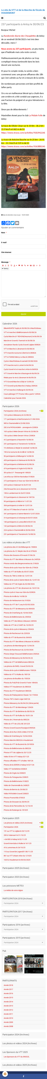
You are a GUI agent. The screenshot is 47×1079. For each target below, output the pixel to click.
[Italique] (5, 265)
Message (5, 262)
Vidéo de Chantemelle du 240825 (16, 785)
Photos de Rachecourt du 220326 (17, 633)
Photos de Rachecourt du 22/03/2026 (18, 650)
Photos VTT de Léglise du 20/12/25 (17, 752)
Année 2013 (8, 1006)
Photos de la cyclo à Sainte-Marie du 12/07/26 (22, 580)
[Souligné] (8, 265)
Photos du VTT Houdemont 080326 (17, 691)
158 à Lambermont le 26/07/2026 (17, 493)
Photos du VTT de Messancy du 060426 (19, 609)
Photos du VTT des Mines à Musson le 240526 (21, 642)
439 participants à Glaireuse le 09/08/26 (19, 460)
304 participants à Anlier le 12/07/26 (18, 505)
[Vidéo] (33, 265)
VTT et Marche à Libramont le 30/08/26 (19, 349)
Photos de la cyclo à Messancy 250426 (19, 629)
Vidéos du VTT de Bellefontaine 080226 (19, 662)
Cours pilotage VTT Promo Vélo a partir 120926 (22, 394)
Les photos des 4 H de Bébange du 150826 (20, 547)
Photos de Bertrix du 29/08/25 (15, 789)
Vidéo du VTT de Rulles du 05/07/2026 (19, 572)
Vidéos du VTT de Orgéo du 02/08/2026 (19, 584)
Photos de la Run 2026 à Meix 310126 (18, 732)
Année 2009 (8, 1022)
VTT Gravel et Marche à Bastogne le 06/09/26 (21, 373)
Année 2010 (8, 1018)
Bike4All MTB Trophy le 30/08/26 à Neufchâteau (22, 328)
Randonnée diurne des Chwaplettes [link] (20, 36)
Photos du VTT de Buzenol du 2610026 (19, 744)
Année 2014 (8, 1002)
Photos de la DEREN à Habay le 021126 (19, 765)
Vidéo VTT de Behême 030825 (15, 769)
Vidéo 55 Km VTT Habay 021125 (16, 757)
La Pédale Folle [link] (35, 115)
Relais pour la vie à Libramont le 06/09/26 (20, 378)
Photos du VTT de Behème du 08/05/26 (19, 711)
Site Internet (6, 252)
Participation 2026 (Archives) (23, 411)
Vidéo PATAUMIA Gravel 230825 (16, 794)
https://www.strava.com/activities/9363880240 (23, 146)
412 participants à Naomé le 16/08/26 (18, 440)
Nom (3, 233)
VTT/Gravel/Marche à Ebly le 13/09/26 (19, 382)
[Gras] (2, 265)
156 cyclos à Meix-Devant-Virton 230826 (19, 436)
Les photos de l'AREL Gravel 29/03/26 (18, 666)
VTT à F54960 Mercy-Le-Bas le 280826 (19, 357)
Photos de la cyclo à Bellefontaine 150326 (20, 670)
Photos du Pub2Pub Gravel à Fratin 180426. (21, 683)
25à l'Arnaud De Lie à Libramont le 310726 (20, 489)
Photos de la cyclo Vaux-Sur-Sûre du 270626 (21, 568)
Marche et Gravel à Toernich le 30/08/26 (19, 341)
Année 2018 (8, 985)
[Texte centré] (22, 265)
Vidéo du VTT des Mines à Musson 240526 (20, 621)
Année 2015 (8, 998)
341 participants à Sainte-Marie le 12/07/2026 (22, 514)
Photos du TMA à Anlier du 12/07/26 (18, 576)
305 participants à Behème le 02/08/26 (19, 464)
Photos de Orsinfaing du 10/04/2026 (18, 613)
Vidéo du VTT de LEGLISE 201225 (17, 724)
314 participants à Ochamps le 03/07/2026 (20, 518)
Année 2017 (8, 989)
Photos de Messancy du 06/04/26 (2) (18, 658)
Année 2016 (8, 993)
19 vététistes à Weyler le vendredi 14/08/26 (20, 448)
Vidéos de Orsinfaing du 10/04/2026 (18, 736)
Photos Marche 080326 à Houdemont (18, 740)
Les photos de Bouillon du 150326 (17, 679)
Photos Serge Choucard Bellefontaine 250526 (21, 654)
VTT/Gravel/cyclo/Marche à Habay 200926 (20, 386)
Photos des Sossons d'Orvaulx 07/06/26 (19, 555)
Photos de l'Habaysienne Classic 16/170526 (21, 695)
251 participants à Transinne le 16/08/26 (19, 444)
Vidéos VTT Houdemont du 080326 (17, 687)
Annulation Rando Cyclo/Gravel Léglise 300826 (22, 345)
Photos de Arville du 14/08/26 (15, 596)
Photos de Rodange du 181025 (16, 810)
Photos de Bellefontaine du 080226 (17, 748)
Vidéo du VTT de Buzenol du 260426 (18, 637)
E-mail (4, 242)
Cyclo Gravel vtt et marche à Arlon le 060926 (21, 369)
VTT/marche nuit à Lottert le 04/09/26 (19, 365)
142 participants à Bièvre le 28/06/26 (18, 526)
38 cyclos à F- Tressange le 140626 (17, 473)
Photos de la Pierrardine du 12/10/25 (18, 806)
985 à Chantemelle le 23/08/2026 (17, 423)
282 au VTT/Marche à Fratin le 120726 (19, 510)
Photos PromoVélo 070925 (14, 798)
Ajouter (23, 314)
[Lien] (24, 265)
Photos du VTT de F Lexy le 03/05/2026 (19, 605)
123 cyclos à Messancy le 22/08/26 (17, 415)
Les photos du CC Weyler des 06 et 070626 (20, 551)
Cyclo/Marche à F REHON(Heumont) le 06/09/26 (23, 336)
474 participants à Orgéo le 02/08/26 (18, 468)
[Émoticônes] (39, 265)
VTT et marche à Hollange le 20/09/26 (18, 390)
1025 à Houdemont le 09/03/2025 (17, 860)
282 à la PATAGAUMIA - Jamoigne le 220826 (21, 427)
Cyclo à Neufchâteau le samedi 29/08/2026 (20, 361)
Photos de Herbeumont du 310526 (17, 600)
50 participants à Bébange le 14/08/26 (19, 456)
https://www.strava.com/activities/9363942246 (23, 133)
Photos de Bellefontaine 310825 (16, 781)
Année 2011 (8, 1014)
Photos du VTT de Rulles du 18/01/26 (18, 716)
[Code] (36, 265)
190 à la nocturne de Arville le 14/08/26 (19, 452)
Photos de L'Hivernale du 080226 (16, 720)
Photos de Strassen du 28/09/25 (16, 802)
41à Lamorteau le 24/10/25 (14, 848)
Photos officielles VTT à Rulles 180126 (18, 761)
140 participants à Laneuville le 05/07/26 (20, 522)
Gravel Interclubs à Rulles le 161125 (17, 843)
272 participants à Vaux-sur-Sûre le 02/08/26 (21, 481)
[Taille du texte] (11, 265)
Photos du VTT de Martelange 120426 (18, 707)
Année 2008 (8, 1026)
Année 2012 (8, 1010)
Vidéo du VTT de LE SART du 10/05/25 (18, 625)
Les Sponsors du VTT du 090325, (16, 1057)
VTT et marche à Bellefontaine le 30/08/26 (20, 332)
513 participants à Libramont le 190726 (19, 497)
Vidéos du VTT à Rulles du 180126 (17, 674)
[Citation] (19, 265)
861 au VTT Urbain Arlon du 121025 (17, 856)
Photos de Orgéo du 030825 (15, 773)
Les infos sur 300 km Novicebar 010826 (19, 477)
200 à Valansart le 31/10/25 (15, 835)
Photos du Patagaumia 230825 (16, 777)
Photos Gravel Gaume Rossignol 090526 (19, 728)
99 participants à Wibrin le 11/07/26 (18, 501)
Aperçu (5, 268)
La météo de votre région (13, 890)
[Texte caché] (27, 265)
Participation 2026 (23, 827)
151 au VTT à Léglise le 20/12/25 (16, 831)
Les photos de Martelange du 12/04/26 (19, 646)
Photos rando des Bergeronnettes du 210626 (21, 563)
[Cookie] (5, 1074)
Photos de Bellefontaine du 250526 (17, 617)
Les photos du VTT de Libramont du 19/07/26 (21, 588)
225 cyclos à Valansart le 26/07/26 (17, 485)
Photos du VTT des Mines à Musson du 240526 (22, 559)
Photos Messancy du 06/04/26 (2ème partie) (21, 703)
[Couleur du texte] (15, 265)
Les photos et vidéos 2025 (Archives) (23, 823)
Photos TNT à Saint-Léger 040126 (17, 699)
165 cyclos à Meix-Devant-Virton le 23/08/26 (21, 431)
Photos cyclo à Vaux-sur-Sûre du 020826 (19, 592)
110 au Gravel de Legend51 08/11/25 (18, 852)
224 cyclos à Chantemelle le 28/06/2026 (19, 530)
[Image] (30, 265)
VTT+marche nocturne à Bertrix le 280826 (20, 353)
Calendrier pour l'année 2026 (15, 398)
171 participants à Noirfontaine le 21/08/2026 (22, 419)
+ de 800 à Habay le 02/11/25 (15, 839)
